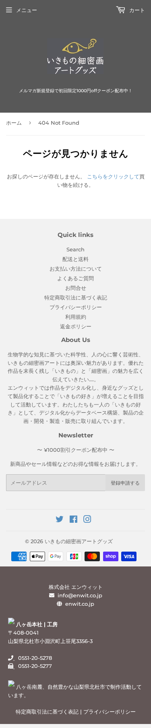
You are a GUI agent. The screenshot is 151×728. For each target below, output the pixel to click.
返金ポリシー (75, 326)
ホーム (14, 122)
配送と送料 (75, 259)
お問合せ (75, 288)
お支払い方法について (76, 268)
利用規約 (75, 316)
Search (75, 249)
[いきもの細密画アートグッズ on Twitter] (60, 520)
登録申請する (125, 483)
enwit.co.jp (79, 604)
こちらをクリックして (113, 176)
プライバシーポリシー (76, 307)
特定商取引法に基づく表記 (75, 297)
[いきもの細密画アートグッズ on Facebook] (73, 520)
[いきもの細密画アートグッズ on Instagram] (87, 520)
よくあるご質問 (75, 278)
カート (136, 10)
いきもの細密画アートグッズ (79, 541)
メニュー (26, 10)
